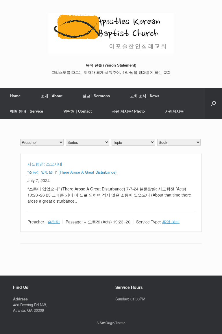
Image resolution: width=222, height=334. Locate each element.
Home (15, 95)
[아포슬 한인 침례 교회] (111, 33)
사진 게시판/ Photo (128, 111)
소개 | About (51, 95)
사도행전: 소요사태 (44, 164)
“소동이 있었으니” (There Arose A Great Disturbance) (71, 172)
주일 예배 (171, 221)
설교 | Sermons (96, 95)
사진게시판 (174, 111)
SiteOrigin (107, 322)
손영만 (54, 221)
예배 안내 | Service (26, 111)
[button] (213, 103)
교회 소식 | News (144, 95)
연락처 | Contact (77, 111)
